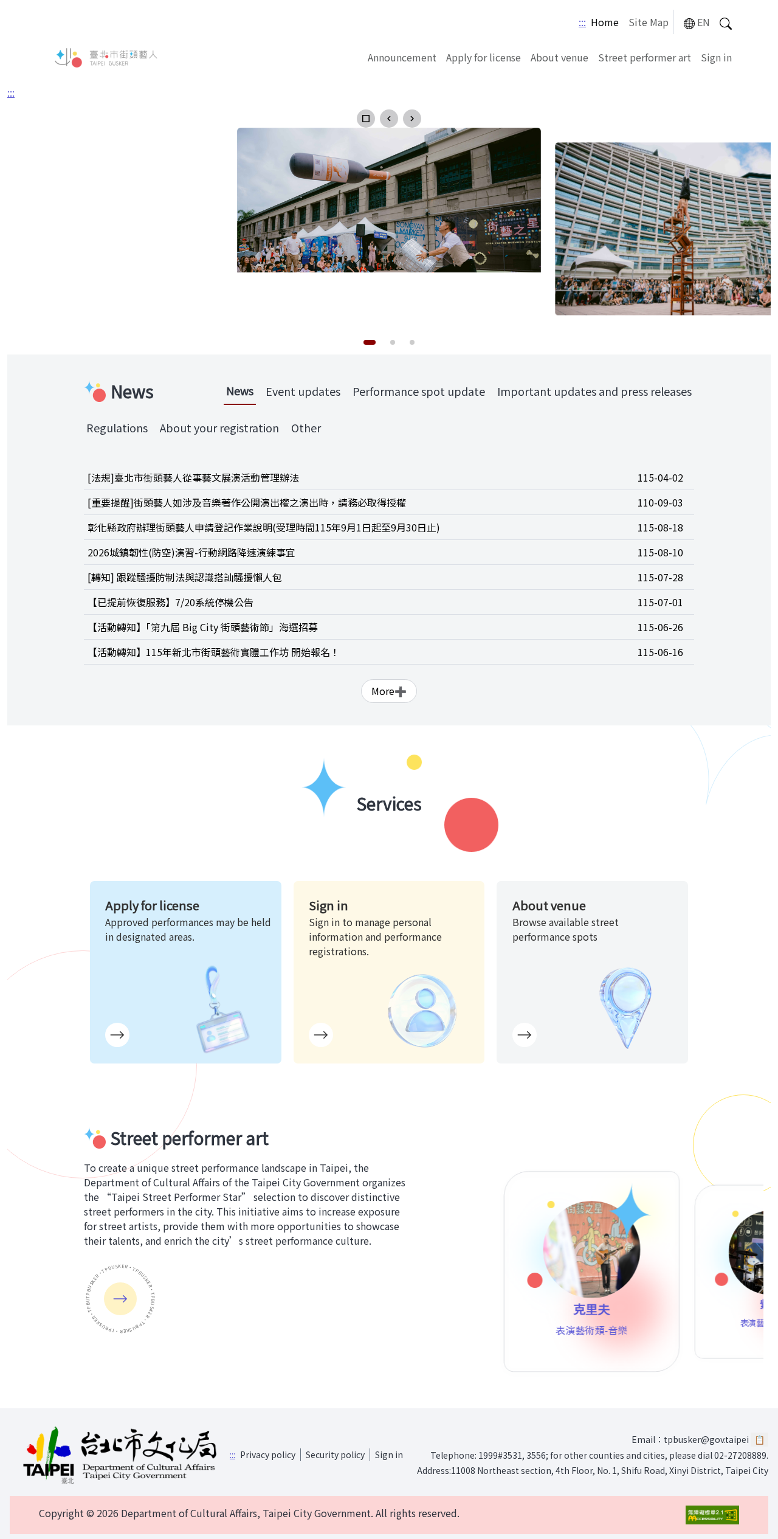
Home (605, 22)
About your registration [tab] (219, 427)
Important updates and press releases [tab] (594, 391)
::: (582, 22)
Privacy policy (267, 1454)
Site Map (648, 22)
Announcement (402, 57)
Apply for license (483, 57)
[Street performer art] (120, 1298)
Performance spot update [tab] (419, 391)
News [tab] (239, 390)
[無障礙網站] (712, 1515)
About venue (559, 57)
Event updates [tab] (303, 391)
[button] (366, 118)
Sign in (716, 57)
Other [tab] (306, 427)
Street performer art (644, 57)
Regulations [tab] (117, 427)
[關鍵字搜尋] (726, 22)
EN (703, 22)
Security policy (335, 1454)
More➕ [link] (389, 690)
